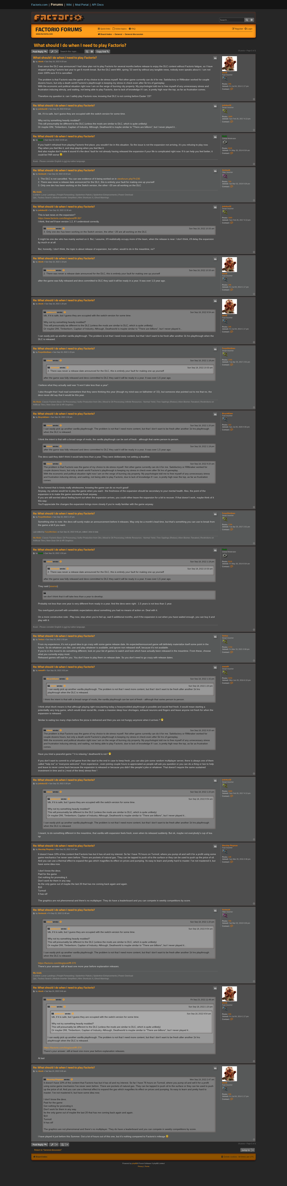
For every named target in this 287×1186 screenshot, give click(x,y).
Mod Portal (82, 4)
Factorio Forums (59, 29)
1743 (230, 647)
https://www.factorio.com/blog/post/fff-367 (59, 218)
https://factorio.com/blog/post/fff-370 (57, 963)
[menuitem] (119, 29)
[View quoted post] (63, 228)
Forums (57, 4)
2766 (230, 360)
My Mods (37, 402)
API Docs (98, 4)
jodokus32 (226, 105)
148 (229, 857)
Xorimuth (226, 170)
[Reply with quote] (215, 58)
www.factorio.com (44, 34)
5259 (230, 678)
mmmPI (225, 667)
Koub (224, 136)
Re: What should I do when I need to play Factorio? (64, 105)
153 (229, 425)
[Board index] (59, 17)
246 (229, 84)
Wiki (69, 4)
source (53, 586)
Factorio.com (39, 4)
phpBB (134, 1163)
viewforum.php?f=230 (128, 178)
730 (229, 182)
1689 (230, 117)
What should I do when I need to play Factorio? (80, 45)
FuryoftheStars (228, 348)
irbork (224, 73)
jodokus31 (51, 312)
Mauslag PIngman (230, 845)
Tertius (225, 636)
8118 (230, 148)
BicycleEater (227, 413)
